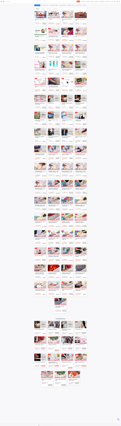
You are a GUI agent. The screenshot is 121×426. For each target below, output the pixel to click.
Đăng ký (78, 1)
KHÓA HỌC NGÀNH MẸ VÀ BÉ (80, 362)
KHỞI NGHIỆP (107, 1)
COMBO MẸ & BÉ (78, 5)
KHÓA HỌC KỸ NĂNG (52, 329)
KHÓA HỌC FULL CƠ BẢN (66, 362)
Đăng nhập (118, 1)
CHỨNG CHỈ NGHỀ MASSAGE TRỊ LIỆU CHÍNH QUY (53, 363)
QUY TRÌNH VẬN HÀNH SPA (40, 362)
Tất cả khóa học (37, 5)
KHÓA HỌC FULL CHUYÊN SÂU (46, 380)
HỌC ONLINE (83, 1)
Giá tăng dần (49, 8)
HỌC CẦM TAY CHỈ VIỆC (90, 1)
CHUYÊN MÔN (101, 1)
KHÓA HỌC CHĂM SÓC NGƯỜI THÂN (73, 380)
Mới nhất (43, 8)
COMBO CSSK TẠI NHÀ (70, 5)
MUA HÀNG (96, 1)
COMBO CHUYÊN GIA (62, 5)
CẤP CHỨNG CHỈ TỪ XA (45, 5)
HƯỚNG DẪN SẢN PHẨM (39, 329)
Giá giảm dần (55, 8)
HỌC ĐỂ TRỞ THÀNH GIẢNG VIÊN (60, 380)
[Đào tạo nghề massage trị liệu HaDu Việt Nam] (1, 1)
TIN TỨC (111, 1)
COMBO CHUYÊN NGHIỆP (54, 5)
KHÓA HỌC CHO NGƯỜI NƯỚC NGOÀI (66, 330)
